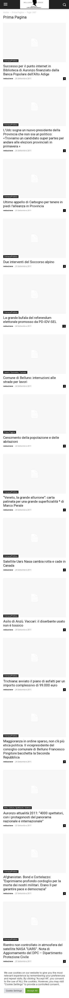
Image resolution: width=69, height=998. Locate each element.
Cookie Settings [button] (14, 990)
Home (6, 12)
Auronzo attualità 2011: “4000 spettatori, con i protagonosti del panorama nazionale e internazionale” (33, 817)
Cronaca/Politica (10, 61)
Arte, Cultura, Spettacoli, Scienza (17, 808)
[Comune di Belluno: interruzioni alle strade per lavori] (34, 354)
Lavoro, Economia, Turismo (15, 372)
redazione (8, 78)
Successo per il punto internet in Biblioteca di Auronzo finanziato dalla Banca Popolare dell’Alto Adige (31, 70)
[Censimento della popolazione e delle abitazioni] (34, 414)
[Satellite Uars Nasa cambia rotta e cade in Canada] (34, 537)
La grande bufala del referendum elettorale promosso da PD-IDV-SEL (30, 320)
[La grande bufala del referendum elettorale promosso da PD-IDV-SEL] (34, 294)
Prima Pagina (18, 12)
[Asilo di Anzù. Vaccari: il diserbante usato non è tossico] (34, 597)
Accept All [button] (32, 990)
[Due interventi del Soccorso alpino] (34, 238)
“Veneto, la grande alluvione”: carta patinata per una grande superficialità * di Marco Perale (33, 501)
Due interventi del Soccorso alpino (28, 262)
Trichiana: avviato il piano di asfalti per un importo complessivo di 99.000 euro (34, 683)
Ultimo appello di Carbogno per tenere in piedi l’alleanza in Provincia (33, 204)
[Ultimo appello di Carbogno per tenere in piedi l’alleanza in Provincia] (34, 178)
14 (64, 326)
